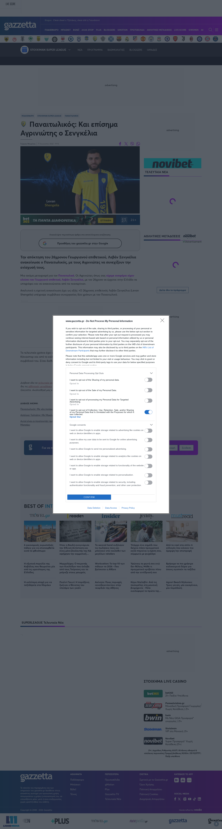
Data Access (111, 508)
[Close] (163, 321)
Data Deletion (93, 508)
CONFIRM (89, 497)
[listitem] (111, 373)
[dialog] (111, 414)
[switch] (148, 380)
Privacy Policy (128, 508)
